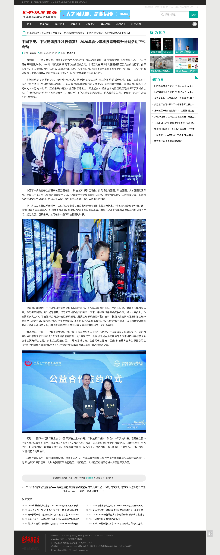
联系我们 (65, 536)
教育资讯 (75, 24)
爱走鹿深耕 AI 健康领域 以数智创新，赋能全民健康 (171, 71)
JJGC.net (65, 550)
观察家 (33, 53)
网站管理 (109, 536)
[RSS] (197, 7)
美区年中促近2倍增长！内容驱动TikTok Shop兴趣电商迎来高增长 (58, 523)
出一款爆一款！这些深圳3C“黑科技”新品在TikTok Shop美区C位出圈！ (60, 514)
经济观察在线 (33, 33)
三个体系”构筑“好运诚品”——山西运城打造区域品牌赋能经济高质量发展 (63, 487)
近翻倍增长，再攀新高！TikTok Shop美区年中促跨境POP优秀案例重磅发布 (63, 519)
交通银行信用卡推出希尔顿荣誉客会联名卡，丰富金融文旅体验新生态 (124, 510)
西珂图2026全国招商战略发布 (106, 519)
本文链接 (89, 478)
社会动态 (136, 24)
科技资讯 (121, 24)
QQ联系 (194, 24)
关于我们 (55, 536)
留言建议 (88, 536)
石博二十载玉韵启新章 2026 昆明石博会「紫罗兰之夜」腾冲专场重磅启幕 (126, 523)
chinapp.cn (83, 550)
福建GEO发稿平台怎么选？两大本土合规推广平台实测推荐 (181, 129)
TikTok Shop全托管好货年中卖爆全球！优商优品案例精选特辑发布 (123, 514)
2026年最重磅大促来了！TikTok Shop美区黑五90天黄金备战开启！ (59, 505)
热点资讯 (44, 24)
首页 (29, 24)
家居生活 (90, 24)
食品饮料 (105, 24)
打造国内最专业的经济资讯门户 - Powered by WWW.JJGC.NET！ (169, 7)
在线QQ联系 (77, 536)
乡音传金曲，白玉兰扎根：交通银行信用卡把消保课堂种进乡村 (57, 510)
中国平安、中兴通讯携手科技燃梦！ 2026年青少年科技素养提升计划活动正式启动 (91, 33)
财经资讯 (60, 24)
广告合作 (99, 536)
